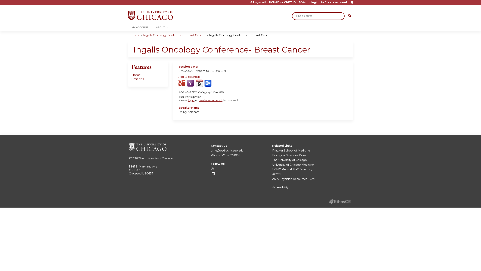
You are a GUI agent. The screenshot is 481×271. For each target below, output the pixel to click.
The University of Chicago (155, 158)
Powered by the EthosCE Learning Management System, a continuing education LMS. (340, 201)
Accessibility (280, 187)
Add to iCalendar (199, 83)
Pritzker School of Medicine (291, 150)
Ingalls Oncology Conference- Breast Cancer (240, 35)
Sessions (138, 79)
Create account (335, 2)
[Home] (150, 15)
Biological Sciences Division (290, 155)
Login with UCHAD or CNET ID (274, 2)
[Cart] (351, 3)
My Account (140, 27)
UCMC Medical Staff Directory (292, 169)
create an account (210, 100)
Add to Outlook (208, 83)
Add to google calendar (182, 83)
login (191, 100)
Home (136, 35)
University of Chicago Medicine (293, 164)
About (160, 27)
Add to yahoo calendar (191, 83)
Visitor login (309, 2)
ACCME (277, 174)
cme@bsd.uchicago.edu (227, 150)
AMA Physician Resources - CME (294, 179)
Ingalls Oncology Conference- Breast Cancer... (174, 35)
